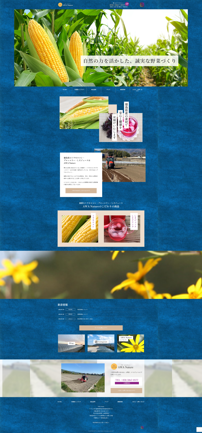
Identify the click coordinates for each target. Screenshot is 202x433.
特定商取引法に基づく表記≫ (101, 422)
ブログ (108, 89)
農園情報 (122, 89)
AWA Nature (101, 406)
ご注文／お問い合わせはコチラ (126, 390)
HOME (65, 89)
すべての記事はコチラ (101, 327)
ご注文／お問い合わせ (137, 90)
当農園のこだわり (79, 89)
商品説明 (93, 89)
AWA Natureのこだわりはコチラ (81, 190)
